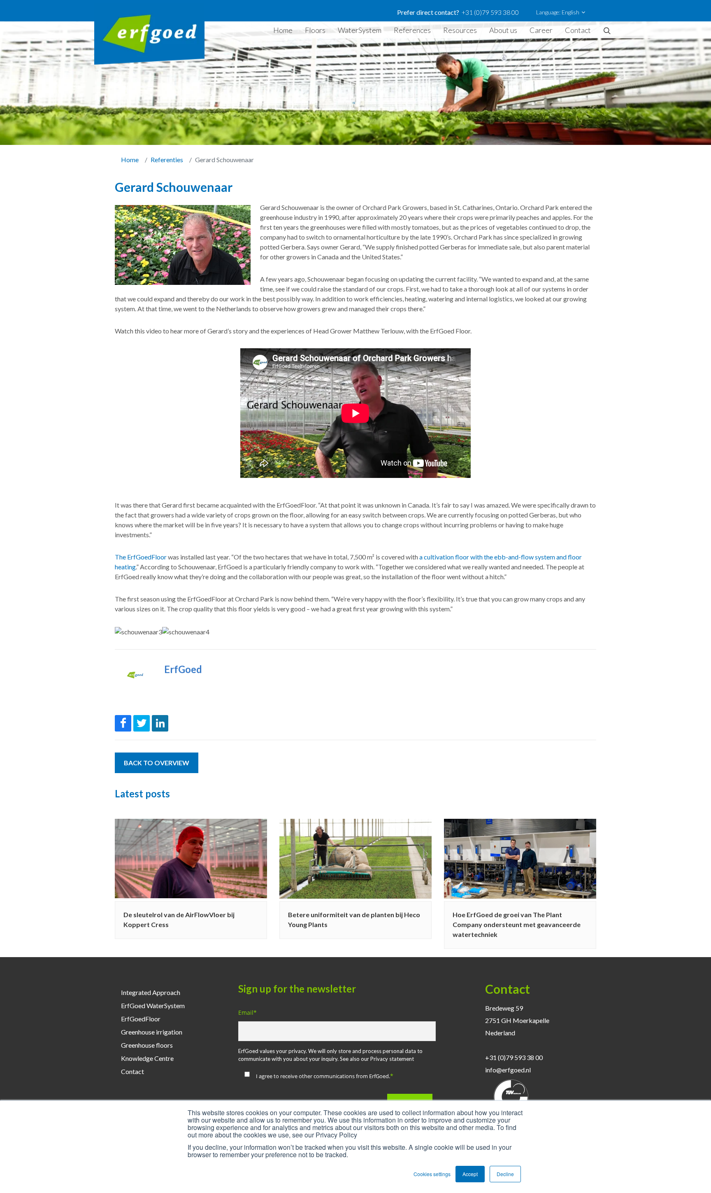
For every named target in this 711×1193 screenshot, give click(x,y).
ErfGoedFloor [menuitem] (140, 1019)
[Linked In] (160, 723)
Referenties (167, 159)
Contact (578, 30)
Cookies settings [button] (432, 1173)
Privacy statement (392, 1059)
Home (283, 30)
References (412, 30)
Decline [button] (505, 1173)
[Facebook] (123, 723)
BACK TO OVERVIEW (156, 763)
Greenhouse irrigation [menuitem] (151, 1032)
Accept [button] (470, 1173)
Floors (315, 30)
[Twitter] (141, 723)
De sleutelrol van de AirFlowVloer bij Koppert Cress (179, 919)
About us (503, 30)
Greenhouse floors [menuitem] (147, 1045)
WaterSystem (359, 30)
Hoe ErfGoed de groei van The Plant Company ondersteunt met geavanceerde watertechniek (517, 924)
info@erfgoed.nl (508, 1070)
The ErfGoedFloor (141, 557)
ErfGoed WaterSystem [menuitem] (153, 1005)
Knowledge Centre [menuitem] (147, 1058)
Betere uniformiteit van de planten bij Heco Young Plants (354, 919)
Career (541, 30)
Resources (460, 30)
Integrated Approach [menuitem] (150, 992)
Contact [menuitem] (132, 1071)
